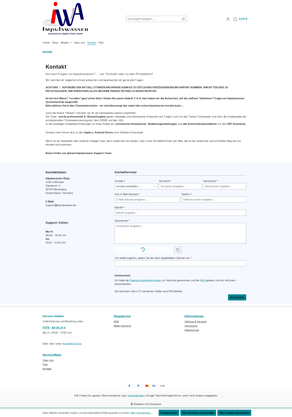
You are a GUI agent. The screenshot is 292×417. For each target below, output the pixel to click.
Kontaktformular (72, 343)
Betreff (120, 207)
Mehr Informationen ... (141, 413)
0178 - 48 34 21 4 (54, 327)
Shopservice (122, 316)
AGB (202, 280)
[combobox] (153, 19)
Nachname (210, 180)
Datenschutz (191, 330)
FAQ (45, 364)
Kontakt (47, 368)
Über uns (48, 360)
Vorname (165, 180)
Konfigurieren (169, 412)
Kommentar (122, 220)
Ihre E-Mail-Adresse (127, 194)
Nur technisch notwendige (198, 412)
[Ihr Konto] (228, 19)
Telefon (186, 194)
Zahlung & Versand (195, 321)
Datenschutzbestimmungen (145, 280)
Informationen (194, 316)
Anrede (120, 180)
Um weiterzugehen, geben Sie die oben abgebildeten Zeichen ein (153, 257)
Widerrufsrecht (122, 325)
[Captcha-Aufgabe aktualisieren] (178, 250)
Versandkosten (136, 395)
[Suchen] (183, 19)
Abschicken (237, 297)
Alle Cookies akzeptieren (234, 412)
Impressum (190, 325)
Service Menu (52, 354)
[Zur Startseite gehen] (65, 18)
